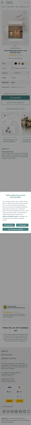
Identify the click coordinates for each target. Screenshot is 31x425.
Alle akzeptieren (8, 225)
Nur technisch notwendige (15, 229)
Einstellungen (22, 225)
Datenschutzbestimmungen (10, 216)
